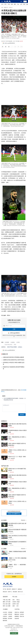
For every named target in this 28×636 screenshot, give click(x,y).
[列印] (15, 46)
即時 (5, 4)
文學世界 (10, 614)
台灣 (21, 4)
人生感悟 (5, 614)
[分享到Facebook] (2, 46)
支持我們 (14, 576)
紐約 (14, 599)
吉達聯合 (13, 342)
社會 (7, 605)
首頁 (2, 4)
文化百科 (5, 612)
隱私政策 (5, 591)
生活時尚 (22, 614)
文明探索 (10, 612)
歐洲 (18, 603)
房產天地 (17, 612)
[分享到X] (9, 46)
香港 (24, 4)
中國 (9, 4)
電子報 (4, 589)
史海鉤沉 (5, 616)
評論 (18, 4)
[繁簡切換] (21, 46)
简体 (21, 1)
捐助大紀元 (20, 591)
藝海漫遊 (5, 620)
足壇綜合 (20, 347)
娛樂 (9, 603)
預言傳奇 (10, 618)
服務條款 (20, 589)
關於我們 (9, 589)
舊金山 (18, 599)
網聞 (9, 605)
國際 (15, 4)
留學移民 (22, 612)
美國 (12, 4)
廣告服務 (15, 591)
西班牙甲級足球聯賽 (12, 347)
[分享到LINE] (5, 46)
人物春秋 (10, 616)
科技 (4, 603)
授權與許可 (14, 589)
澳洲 (14, 605)
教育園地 (5, 618)
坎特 (15, 344)
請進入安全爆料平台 (14, 513)
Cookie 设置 (14, 633)
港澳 (9, 601)
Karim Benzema (8, 344)
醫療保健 (17, 614)
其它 (18, 605)
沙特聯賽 (7, 342)
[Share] (9, 427)
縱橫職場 (17, 616)
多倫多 (18, 601)
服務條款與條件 (19, 335)
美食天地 (22, 616)
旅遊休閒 (17, 618)
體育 (4, 605)
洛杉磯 (14, 601)
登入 (25, 1)
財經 (7, 603)
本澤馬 (18, 342)
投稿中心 (10, 591)
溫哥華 (14, 603)
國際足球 (6, 7)
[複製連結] (12, 46)
